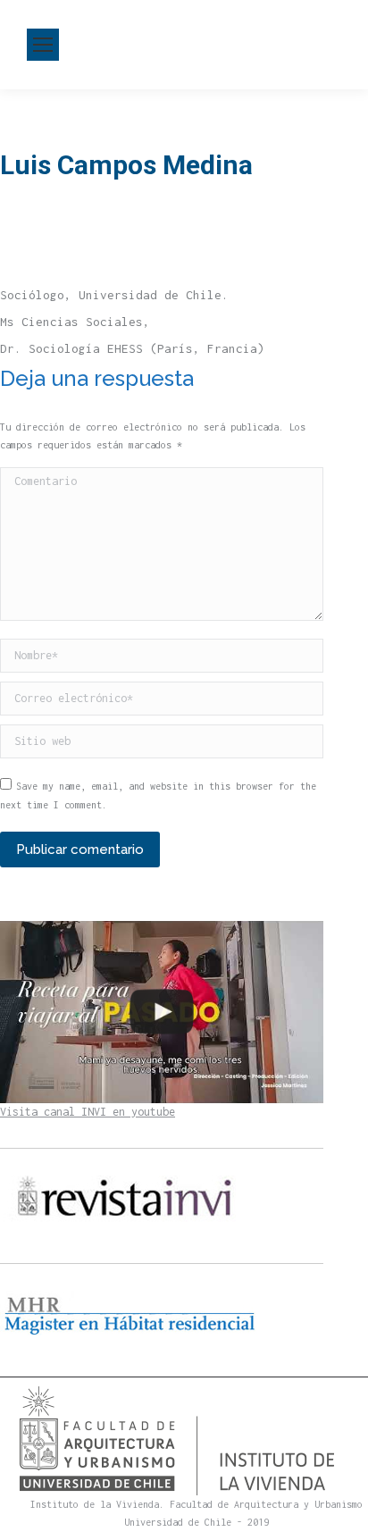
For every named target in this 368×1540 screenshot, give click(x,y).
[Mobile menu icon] (43, 45)
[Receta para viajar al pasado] (161, 1012)
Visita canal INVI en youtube (87, 1111)
